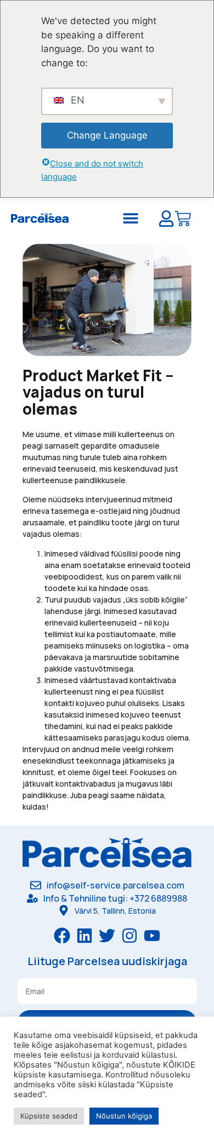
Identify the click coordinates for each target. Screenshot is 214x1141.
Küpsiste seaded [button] (48, 1115)
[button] (131, 217)
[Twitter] (107, 935)
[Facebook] (62, 935)
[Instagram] (129, 935)
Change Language (107, 135)
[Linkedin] (84, 935)
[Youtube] (152, 935)
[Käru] (182, 220)
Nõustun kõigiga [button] (124, 1115)
